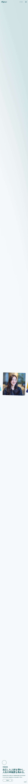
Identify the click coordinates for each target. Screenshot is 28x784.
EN (22, 1)
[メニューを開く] (26, 2)
